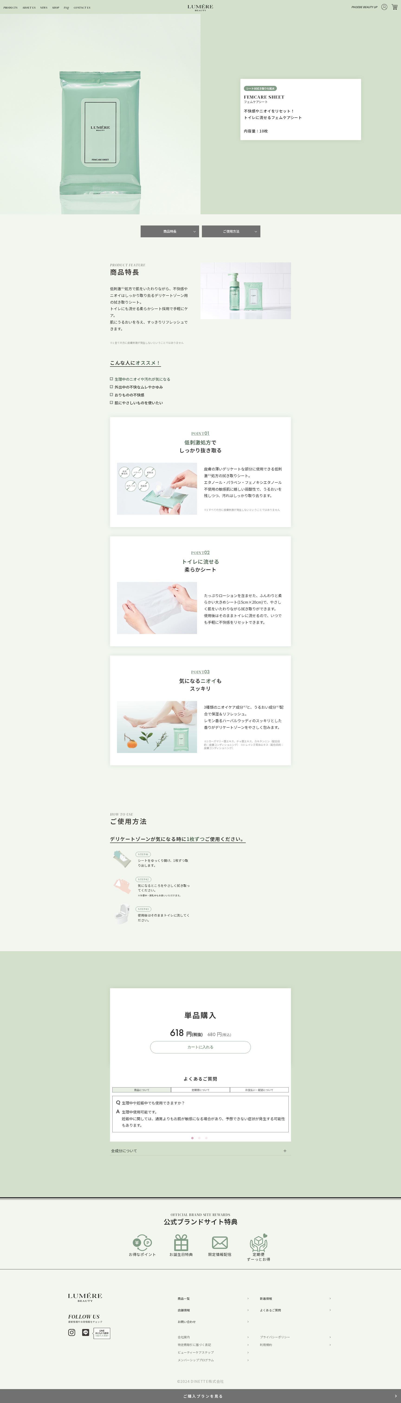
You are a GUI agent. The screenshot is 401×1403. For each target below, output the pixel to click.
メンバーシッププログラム (196, 1360)
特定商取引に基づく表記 (194, 1344)
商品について (141, 1090)
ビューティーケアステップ (196, 1352)
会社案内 (184, 1337)
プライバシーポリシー (275, 1337)
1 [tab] (100, 209)
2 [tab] (200, 1139)
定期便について (201, 1090)
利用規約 (266, 1344)
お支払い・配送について (259, 1090)
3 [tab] (207, 1139)
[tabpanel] (100, 114)
